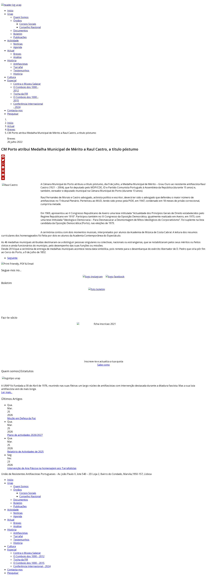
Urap (10, 14)
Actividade (13, 40)
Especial (11, 80)
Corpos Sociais (27, 24)
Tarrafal (18, 67)
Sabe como (103, 364)
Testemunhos (21, 70)
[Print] (103, 171)
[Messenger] (103, 167)
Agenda (17, 47)
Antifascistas (20, 64)
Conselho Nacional (30, 27)
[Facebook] (103, 156)
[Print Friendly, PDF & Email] (17, 263)
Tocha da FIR (20, 93)
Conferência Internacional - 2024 (31, 566)
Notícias (18, 44)
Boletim (17, 34)
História (11, 60)
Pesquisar (12, 113)
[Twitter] (103, 160)
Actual (10, 50)
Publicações (20, 37)
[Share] (103, 178)
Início (10, 10)
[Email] (103, 174)
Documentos (20, 30)
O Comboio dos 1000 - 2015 (28, 563)
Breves (17, 54)
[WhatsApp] (103, 164)
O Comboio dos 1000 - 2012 (28, 556)
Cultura (11, 77)
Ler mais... (6, 392)
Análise (17, 57)
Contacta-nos (15, 110)
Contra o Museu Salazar (27, 83)
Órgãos (17, 20)
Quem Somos (20, 17)
